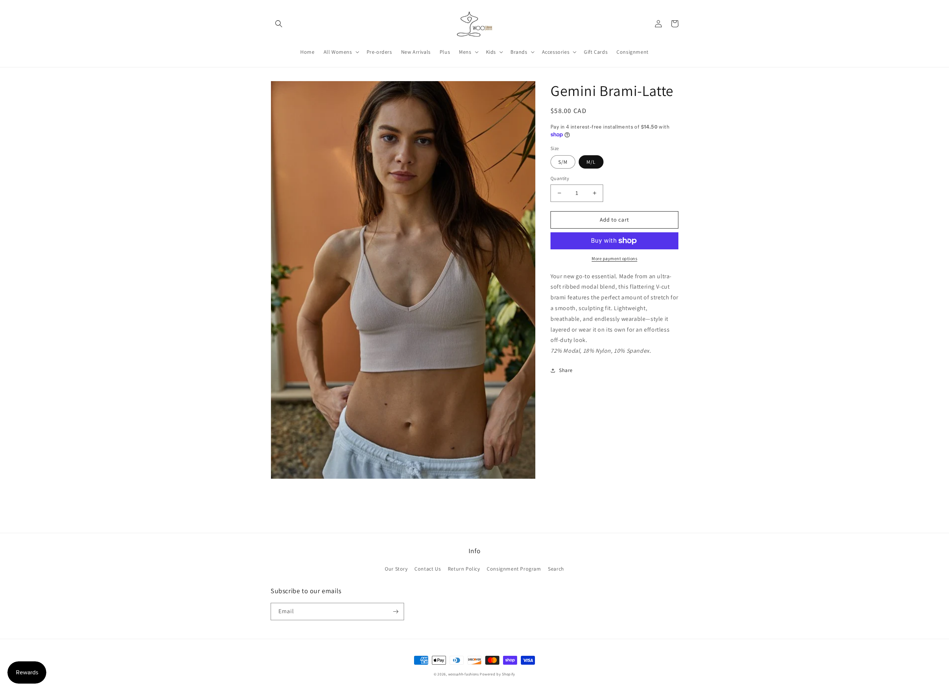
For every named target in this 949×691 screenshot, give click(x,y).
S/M (563, 162)
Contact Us (427, 568)
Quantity (559, 178)
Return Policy (464, 568)
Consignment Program (514, 568)
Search (556, 568)
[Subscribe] (395, 611)
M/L (591, 162)
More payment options (614, 258)
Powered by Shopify (497, 674)
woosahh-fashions (463, 674)
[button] (279, 24)
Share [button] (566, 370)
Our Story (396, 568)
